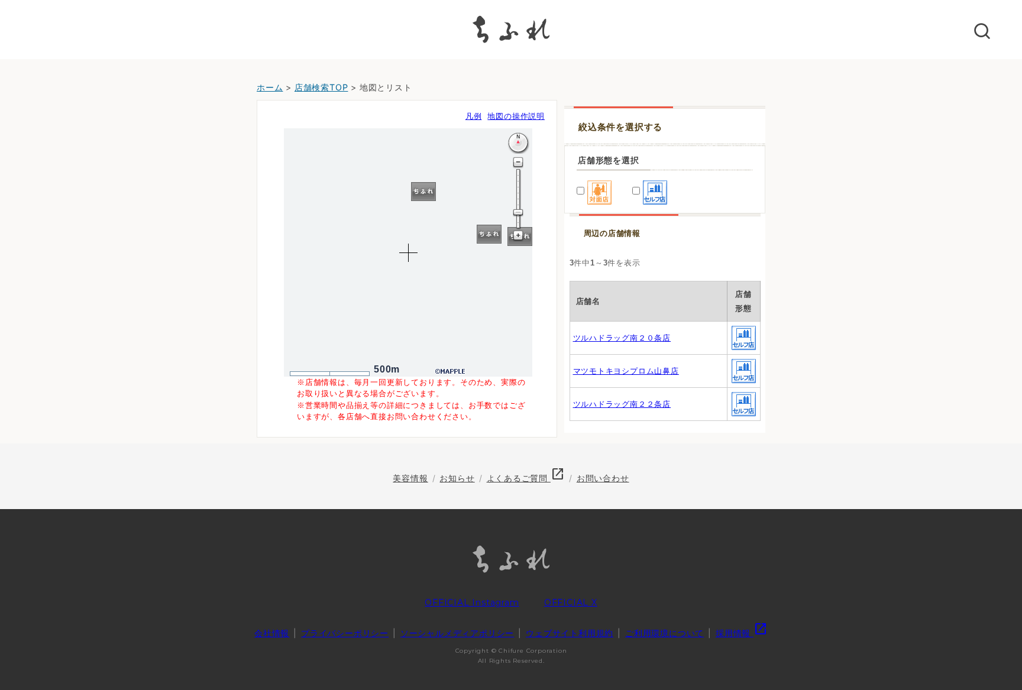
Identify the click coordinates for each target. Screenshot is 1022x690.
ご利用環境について (664, 633)
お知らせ (456, 478)
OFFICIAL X (570, 602)
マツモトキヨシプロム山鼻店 (626, 371)
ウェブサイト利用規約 (569, 633)
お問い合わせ (603, 478)
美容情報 (410, 478)
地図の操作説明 (516, 116)
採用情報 (742, 633)
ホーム (270, 87)
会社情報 (271, 633)
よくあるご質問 (526, 478)
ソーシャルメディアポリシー (457, 633)
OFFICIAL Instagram (472, 602)
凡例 (473, 116)
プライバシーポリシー (345, 633)
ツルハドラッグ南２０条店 (622, 337)
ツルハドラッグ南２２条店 (622, 404)
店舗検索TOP (321, 87)
